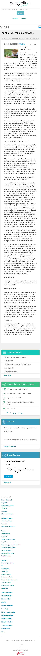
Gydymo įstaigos (6, 521)
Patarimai (22, 44)
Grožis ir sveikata (6, 619)
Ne (9, 464)
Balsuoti (8, 476)
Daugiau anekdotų (10, 446)
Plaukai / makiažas (6, 622)
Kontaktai (15, 18)
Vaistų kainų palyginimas (8, 547)
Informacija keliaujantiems (9, 580)
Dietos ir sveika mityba (8, 612)
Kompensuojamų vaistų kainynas (11, 545)
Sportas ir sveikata (6, 625)
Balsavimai (7, 482)
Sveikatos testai (6, 582)
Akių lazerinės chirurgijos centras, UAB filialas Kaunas (21, 403)
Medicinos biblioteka (7, 585)
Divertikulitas (8, 361)
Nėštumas (4, 511)
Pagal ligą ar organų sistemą (9, 542)
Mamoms (4, 566)
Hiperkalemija (8, 368)
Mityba (3, 602)
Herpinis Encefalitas (10, 372)
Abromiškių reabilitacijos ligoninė (17, 389)
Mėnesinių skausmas (7, 563)
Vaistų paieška (5, 534)
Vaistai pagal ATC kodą (8, 539)
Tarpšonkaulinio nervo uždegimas (15, 357)
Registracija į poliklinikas (8, 526)
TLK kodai (4, 508)
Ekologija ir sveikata (7, 615)
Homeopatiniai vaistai (7, 553)
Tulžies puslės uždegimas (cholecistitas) (17, 364)
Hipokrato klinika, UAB (14, 398)
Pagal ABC (4, 503)
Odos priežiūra (5, 628)
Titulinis (3, 39)
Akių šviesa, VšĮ (11, 408)
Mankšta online (6, 599)
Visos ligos (7, 375)
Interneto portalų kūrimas (20, 650)
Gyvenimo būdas (6, 596)
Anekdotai (4, 588)
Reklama (23, 18)
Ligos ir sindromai (6, 500)
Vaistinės (4, 524)
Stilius (3, 632)
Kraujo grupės (5, 568)
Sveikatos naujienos (15, 39)
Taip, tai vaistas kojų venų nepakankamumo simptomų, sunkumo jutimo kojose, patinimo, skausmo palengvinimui (21, 470)
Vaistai (3, 531)
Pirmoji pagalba (6, 574)
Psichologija (5, 609)
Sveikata (3, 560)
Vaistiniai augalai (6, 556)
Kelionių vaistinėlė (6, 577)
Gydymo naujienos (7, 605)
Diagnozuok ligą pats (7, 514)
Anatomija (4, 571)
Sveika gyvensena (6, 592)
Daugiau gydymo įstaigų (15, 413)
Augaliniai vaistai (6, 550)
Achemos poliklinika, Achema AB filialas (19, 393)
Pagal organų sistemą (7, 505)
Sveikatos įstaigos (6, 518)
